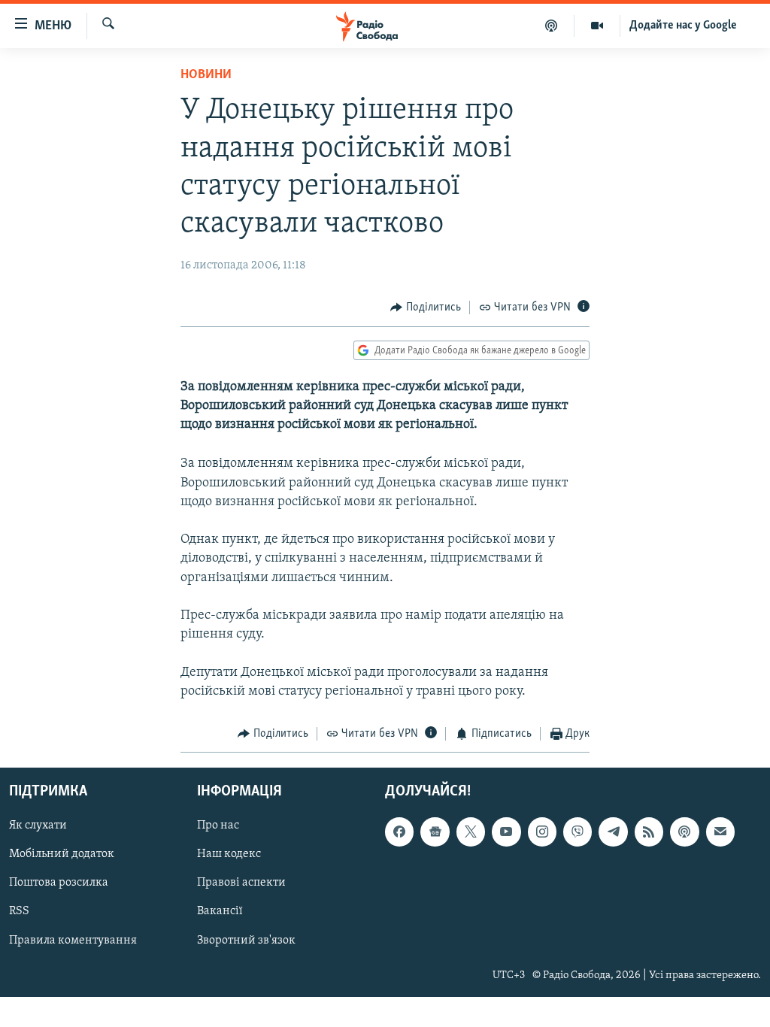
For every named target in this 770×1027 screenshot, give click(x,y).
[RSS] (649, 832)
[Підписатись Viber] (577, 832)
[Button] (425, 307)
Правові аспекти (241, 883)
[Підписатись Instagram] (542, 832)
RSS (19, 912)
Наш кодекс (229, 855)
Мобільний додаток (61, 855)
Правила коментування (73, 941)
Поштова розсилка (58, 883)
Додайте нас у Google (683, 26)
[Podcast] (684, 832)
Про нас (218, 826)
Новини (206, 75)
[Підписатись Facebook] (399, 832)
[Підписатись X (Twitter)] (470, 832)
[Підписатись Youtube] (506, 832)
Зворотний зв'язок (246, 941)
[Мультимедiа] (597, 25)
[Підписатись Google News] (434, 832)
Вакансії (220, 912)
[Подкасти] (551, 25)
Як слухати (38, 826)
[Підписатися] (720, 832)
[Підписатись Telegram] (613, 832)
